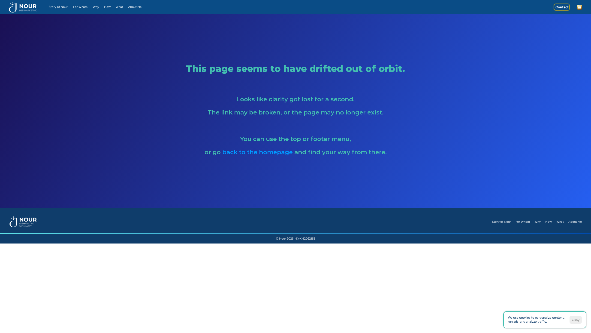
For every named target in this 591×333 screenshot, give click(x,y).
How (548, 221)
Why (537, 221)
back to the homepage (258, 152)
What (560, 221)
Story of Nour (501, 221)
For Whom (523, 221)
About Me (575, 221)
